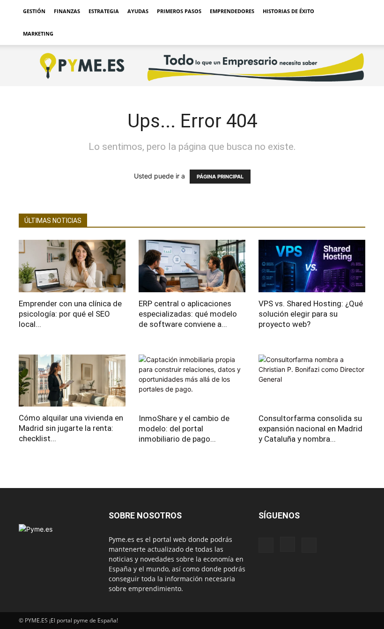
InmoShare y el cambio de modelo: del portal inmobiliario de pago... (184, 429)
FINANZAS (67, 11)
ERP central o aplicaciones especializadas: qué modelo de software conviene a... (188, 314)
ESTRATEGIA (104, 11)
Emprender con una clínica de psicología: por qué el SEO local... (70, 314)
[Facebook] (265, 545)
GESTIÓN (34, 11)
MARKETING (38, 33)
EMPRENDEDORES (232, 11)
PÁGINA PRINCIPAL (220, 176)
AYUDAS (137, 11)
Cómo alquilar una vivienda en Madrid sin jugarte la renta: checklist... (71, 428)
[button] (354, 11)
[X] (309, 545)
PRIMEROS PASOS (179, 11)
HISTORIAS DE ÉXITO (288, 11)
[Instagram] (287, 544)
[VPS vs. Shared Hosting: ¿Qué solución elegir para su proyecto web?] (311, 266)
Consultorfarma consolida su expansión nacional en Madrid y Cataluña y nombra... (310, 429)
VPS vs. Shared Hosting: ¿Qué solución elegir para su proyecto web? (310, 314)
